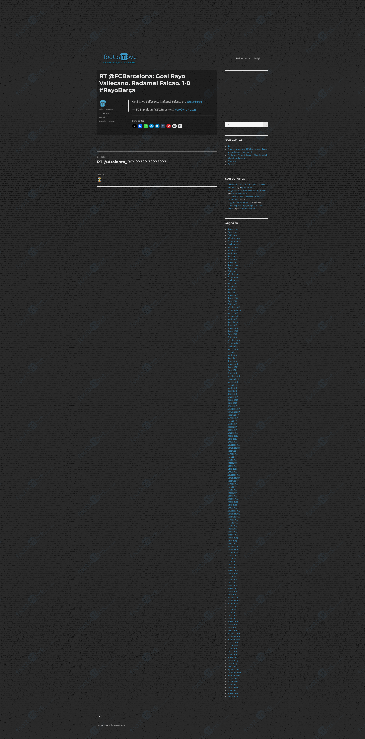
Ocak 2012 (232, 586)
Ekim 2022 (232, 232)
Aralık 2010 (233, 621)
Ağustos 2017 (234, 409)
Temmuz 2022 (234, 241)
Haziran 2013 (233, 553)
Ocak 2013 (232, 568)
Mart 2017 (232, 424)
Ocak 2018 (232, 394)
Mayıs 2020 (233, 313)
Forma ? (231, 164)
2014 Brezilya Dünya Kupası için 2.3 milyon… (247, 191)
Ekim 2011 (232, 595)
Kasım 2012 (233, 574)
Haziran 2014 (234, 517)
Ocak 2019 (232, 361)
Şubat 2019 (233, 358)
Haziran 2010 (234, 639)
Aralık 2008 (233, 693)
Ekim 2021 (232, 268)
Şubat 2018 (232, 391)
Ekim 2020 (232, 301)
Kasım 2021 (233, 265)
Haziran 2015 (234, 481)
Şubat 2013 (232, 565)
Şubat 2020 (233, 322)
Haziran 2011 (233, 603)
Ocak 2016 (232, 466)
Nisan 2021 (233, 286)
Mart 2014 (232, 526)
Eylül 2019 (232, 337)
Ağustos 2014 (234, 511)
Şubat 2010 (232, 651)
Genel (102, 117)
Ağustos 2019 (234, 340)
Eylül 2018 (232, 373)
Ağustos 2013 (234, 547)
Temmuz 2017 (234, 412)
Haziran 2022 (234, 244)
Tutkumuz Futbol (247, 209)
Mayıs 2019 (233, 349)
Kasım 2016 (233, 436)
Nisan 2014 (233, 523)
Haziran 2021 (234, 280)
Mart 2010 (232, 648)
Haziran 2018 (234, 379)
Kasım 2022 (233, 229)
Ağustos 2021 (234, 274)
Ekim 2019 (232, 334)
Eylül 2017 (232, 406)
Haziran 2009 (234, 675)
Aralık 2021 (233, 262)
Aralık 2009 (233, 657)
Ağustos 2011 (233, 598)
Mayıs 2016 (233, 454)
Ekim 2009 (232, 663)
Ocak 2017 (232, 430)
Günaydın (232, 161)
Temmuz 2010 (234, 636)
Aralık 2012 (233, 571)
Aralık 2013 (233, 535)
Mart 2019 (232, 355)
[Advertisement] (183, 28)
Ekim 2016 (232, 439)
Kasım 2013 (233, 538)
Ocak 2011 (232, 618)
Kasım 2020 (233, 298)
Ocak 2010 (232, 654)
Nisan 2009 (233, 681)
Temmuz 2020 (234, 310)
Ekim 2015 (232, 469)
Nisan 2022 (233, 250)
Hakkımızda (243, 58)
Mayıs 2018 (233, 382)
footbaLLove (102, 725)
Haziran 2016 (234, 451)
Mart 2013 (232, 562)
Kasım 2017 (233, 400)
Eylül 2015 (232, 472)
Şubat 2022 (233, 256)
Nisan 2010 (233, 645)
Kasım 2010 (233, 624)
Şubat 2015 (232, 493)
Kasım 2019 (233, 331)
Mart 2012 (232, 580)
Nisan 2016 (233, 457)
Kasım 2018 (233, 367)
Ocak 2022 (232, 259)
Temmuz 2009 (234, 672)
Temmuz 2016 (234, 448)
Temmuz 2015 (234, 478)
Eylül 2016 (232, 442)
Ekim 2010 (232, 627)
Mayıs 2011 (232, 606)
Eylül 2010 (232, 630)
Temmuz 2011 (234, 601)
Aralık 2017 (233, 397)
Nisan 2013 (232, 559)
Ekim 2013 (232, 541)
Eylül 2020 (232, 304)
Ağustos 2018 (234, 376)
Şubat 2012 (232, 583)
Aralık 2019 (233, 328)
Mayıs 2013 (233, 556)
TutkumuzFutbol (239, 194)
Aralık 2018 (233, 364)
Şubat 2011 (232, 615)
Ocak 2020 (232, 325)
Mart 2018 (232, 388)
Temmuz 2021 (234, 277)
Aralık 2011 (232, 589)
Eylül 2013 (232, 544)
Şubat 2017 (232, 427)
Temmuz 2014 (234, 514)
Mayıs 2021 (233, 283)
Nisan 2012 (233, 577)
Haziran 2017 (234, 415)
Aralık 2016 (233, 433)
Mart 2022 (232, 253)
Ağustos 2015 (234, 475)
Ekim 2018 (232, 370)
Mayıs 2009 (233, 678)
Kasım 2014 (233, 502)
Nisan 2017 (233, 421)
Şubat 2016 (233, 463)
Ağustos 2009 (234, 669)
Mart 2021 (232, 289)
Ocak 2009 (232, 690)
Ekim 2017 (232, 403)
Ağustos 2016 (234, 445)
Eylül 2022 (232, 235)
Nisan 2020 (233, 316)
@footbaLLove (106, 109)
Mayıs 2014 (233, 520)
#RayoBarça (194, 101)
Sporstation (246, 188)
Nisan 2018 (233, 385)
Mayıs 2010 (233, 642)
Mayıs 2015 (233, 484)
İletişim (258, 58)
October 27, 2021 (185, 109)
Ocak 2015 (232, 496)
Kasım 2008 (233, 696)
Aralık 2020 (233, 295)
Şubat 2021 (232, 292)
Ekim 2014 (232, 505)
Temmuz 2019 (234, 343)
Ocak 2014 (232, 532)
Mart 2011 (232, 612)
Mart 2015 (232, 490)
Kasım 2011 (233, 592)
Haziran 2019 (234, 346)
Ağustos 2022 (234, 238)
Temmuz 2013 (234, 550)
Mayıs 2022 (233, 247)
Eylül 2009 (232, 666)
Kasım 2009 (233, 660)
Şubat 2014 (232, 529)
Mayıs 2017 (233, 418)
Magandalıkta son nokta (239, 203)
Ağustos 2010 (234, 633)
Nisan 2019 (233, 352)
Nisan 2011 (232, 609)
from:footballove (106, 121)
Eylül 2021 (232, 271)
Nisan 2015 (233, 487)
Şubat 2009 (233, 687)
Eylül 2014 (232, 508)
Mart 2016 (232, 460)
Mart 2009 (232, 684)
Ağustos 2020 (234, 307)
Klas (229, 146)
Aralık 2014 (233, 499)
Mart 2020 (232, 319)
